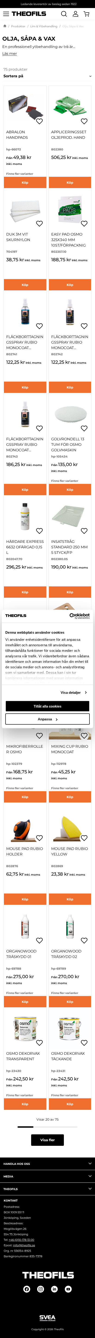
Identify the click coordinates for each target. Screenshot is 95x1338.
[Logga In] (75, 13)
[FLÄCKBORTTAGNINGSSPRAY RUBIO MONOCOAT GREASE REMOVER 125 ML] (25, 312)
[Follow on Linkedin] (54, 1289)
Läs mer (9, 54)
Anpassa (45, 719)
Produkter (18, 26)
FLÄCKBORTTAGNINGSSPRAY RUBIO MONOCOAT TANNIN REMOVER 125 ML (24, 450)
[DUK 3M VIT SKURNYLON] (25, 210)
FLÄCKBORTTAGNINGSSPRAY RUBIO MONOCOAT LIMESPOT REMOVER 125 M (69, 348)
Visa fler (47, 1140)
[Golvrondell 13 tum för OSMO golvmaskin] (70, 414)
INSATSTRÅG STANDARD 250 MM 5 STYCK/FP (69, 547)
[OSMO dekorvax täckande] (70, 1029)
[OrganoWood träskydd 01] (25, 926)
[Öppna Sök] (64, 13)
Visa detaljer (71, 692)
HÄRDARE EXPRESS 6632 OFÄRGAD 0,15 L (25, 547)
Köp (25, 182)
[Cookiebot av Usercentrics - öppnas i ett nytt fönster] (69, 616)
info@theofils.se (24, 1245)
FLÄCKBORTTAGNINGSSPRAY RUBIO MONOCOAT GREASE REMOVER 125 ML (24, 348)
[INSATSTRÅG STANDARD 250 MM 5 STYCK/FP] (70, 517)
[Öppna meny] (6, 13)
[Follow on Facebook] (27, 1289)
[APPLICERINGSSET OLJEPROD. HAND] (70, 107)
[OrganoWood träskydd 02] (70, 926)
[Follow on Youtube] (68, 1289)
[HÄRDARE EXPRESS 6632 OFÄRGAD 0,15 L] (25, 517)
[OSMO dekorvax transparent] (25, 1029)
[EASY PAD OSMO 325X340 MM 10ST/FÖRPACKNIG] (70, 210)
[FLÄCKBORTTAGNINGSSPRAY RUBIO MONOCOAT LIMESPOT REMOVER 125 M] (70, 312)
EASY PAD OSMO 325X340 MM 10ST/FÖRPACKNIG (68, 239)
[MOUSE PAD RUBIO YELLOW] (70, 824)
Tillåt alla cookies (47, 706)
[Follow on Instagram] (41, 1289)
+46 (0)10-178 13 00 (21, 1239)
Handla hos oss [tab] (16, 1164)
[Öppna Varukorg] (89, 13)
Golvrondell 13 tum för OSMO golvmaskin (67, 444)
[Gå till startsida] (4, 26)
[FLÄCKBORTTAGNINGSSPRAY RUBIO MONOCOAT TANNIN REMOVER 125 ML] (25, 414)
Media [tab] (8, 1176)
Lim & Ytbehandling (43, 26)
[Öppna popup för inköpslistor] (39, 121)
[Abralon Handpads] (25, 107)
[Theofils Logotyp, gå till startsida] (29, 13)
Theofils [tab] (10, 1189)
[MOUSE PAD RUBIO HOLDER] (25, 824)
